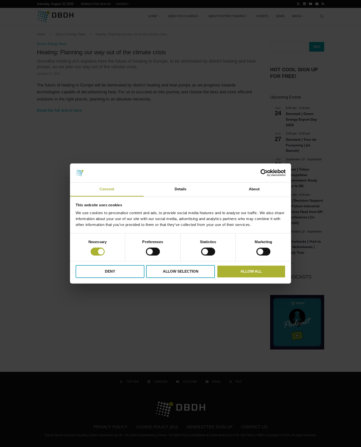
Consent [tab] (106, 189)
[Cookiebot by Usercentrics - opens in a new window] (264, 173)
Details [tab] (181, 189)
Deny (110, 271)
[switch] (153, 252)
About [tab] (254, 189)
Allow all (251, 271)
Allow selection (180, 271)
